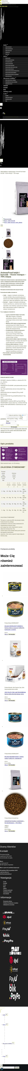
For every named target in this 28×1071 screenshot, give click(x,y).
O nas (4, 881)
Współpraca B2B (8, 99)
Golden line (7, 52)
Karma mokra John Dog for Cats (11, 67)
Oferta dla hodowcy (9, 97)
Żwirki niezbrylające (9, 48)
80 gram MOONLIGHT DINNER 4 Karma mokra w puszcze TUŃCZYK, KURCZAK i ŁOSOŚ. (14, 627)
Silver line (7, 54)
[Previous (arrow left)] (0, 1009)
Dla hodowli (6, 893)
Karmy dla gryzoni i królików (10, 80)
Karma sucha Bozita (9, 63)
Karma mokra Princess (9, 68)
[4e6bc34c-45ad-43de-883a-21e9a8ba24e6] (7, 219)
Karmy (4, 1024)
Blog (4, 89)
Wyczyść (8, 423)
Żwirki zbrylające (8, 46)
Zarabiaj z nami (7, 91)
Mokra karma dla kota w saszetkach (12, 74)
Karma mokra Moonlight (9, 65)
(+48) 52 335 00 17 (4, 872)
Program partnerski (7, 890)
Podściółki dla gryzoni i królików (11, 81)
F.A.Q (4, 885)
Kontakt (6, 95)
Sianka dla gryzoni (8, 83)
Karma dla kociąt (8, 76)
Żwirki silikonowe (8, 50)
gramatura (3, 418)
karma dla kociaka (18, 430)
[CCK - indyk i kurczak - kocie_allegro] (12, 222)
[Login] (14, 108)
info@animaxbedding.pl (5, 874)
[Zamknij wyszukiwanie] (1, 1065)
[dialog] (2, 1069)
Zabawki (5, 85)
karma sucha (8, 432)
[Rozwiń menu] (1, 160)
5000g (20, 418)
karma (11, 430)
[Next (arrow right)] (1, 1009)
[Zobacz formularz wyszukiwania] (1, 104)
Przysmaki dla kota (8, 61)
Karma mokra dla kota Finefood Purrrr (12, 70)
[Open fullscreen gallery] (2, 225)
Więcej (6, 634)
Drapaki (5, 87)
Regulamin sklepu (7, 901)
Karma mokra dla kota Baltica (10, 72)
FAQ (6, 1062)
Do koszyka (14, 427)
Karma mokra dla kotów (9, 59)
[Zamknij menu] (0, 1011)
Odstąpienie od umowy (8, 904)
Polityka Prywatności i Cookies (10, 902)
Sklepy (5, 888)
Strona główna (4, 171)
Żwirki (4, 1014)
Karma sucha (7, 58)
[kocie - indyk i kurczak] (9, 220)
